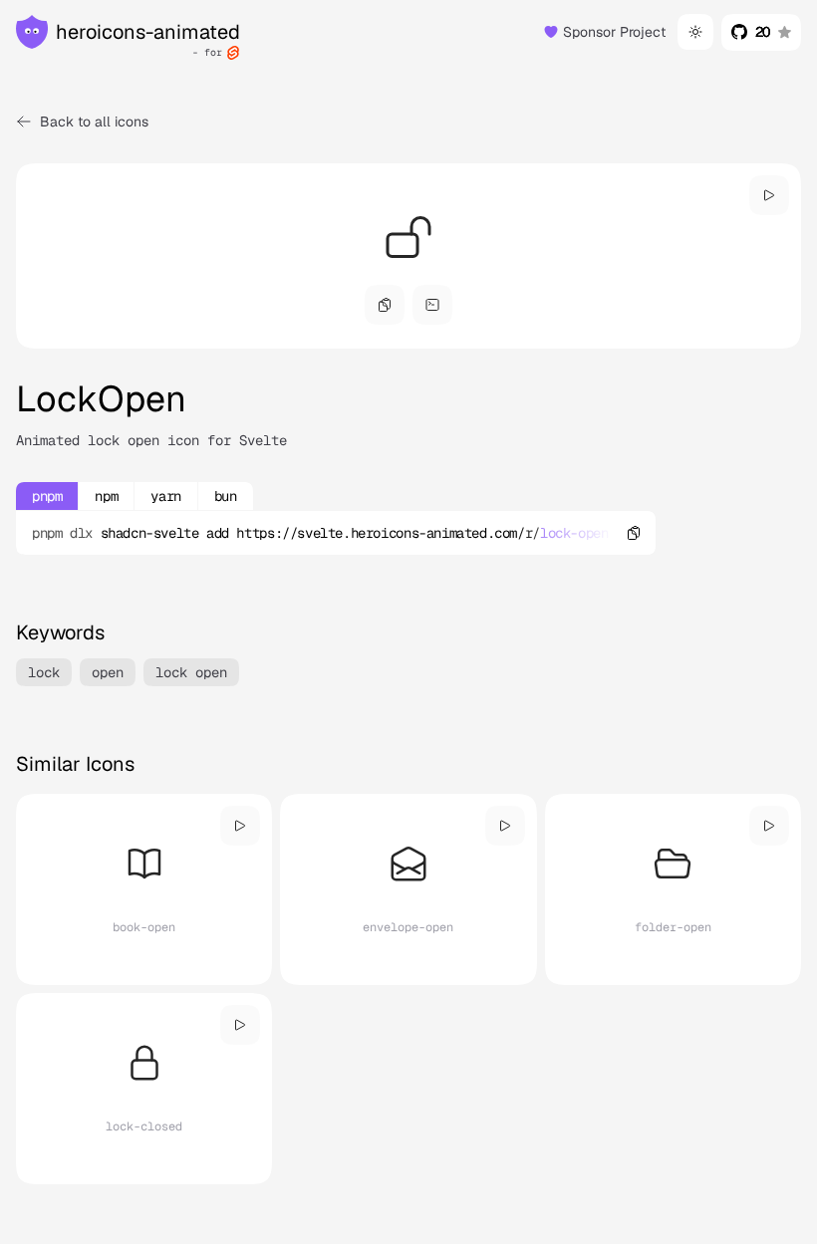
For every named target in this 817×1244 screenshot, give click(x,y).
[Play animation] (769, 195)
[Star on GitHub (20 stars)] (761, 32)
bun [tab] (225, 496)
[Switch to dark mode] (695, 32)
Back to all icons (94, 121)
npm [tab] (106, 496)
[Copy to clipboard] (634, 533)
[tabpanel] (336, 533)
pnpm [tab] (47, 496)
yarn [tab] (165, 496)
